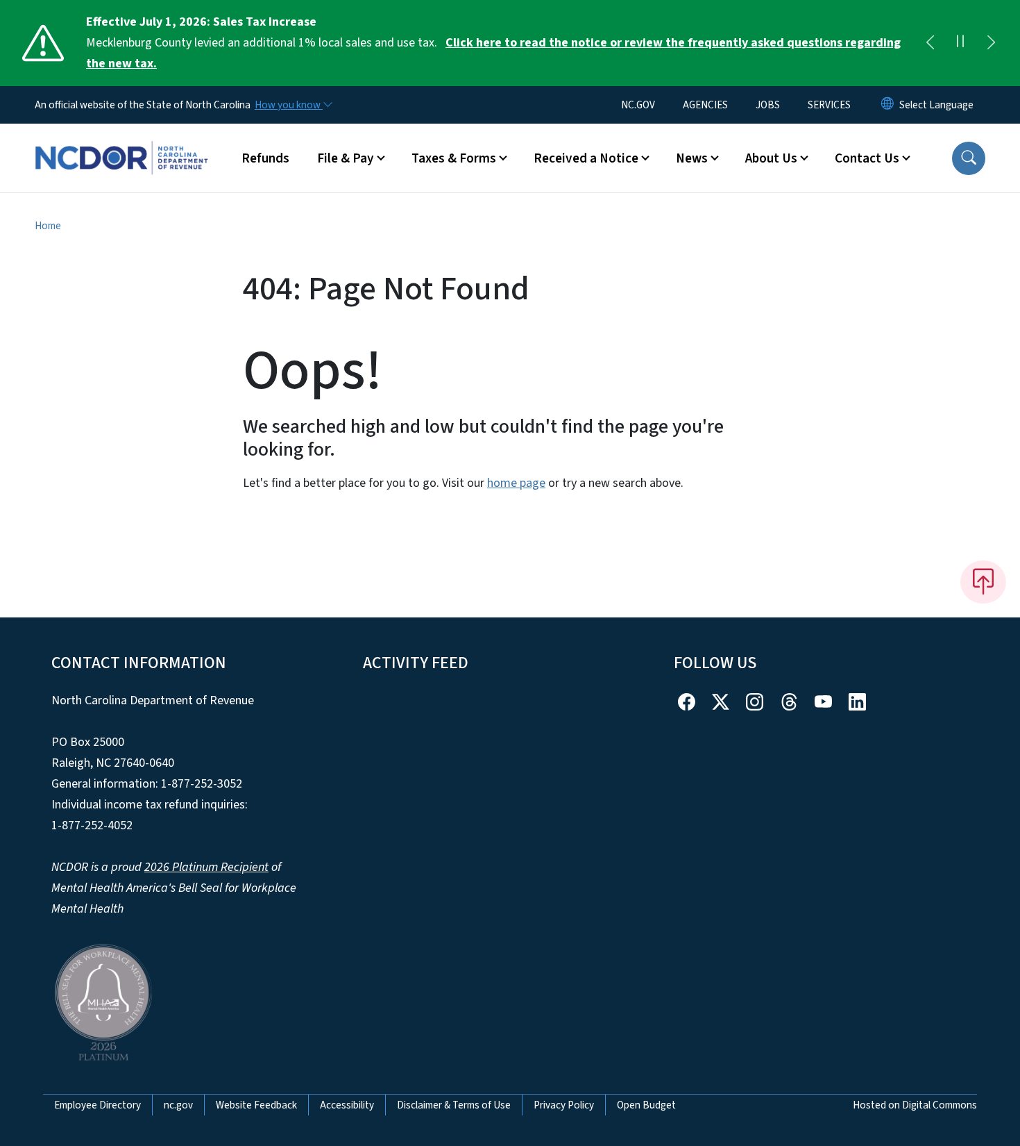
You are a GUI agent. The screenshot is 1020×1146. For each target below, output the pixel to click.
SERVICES (829, 105)
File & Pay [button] (345, 158)
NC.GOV (638, 105)
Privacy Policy (564, 1105)
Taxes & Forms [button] (453, 158)
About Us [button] (771, 158)
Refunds (265, 158)
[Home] (121, 142)
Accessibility (347, 1105)
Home (48, 225)
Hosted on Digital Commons (915, 1105)
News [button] (692, 158)
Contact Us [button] (867, 158)
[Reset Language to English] (887, 104)
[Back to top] (983, 582)
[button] (968, 158)
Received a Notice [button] (586, 158)
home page (516, 483)
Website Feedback (256, 1105)
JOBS (768, 105)
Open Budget (646, 1105)
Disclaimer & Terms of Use (454, 1105)
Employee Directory (97, 1105)
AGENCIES (705, 105)
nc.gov (178, 1105)
